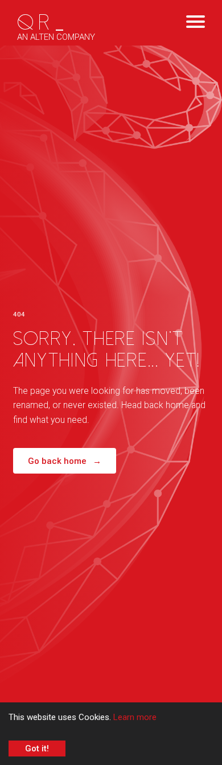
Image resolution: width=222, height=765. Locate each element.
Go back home (64, 461)
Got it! (37, 748)
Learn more (135, 717)
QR (42, 23)
